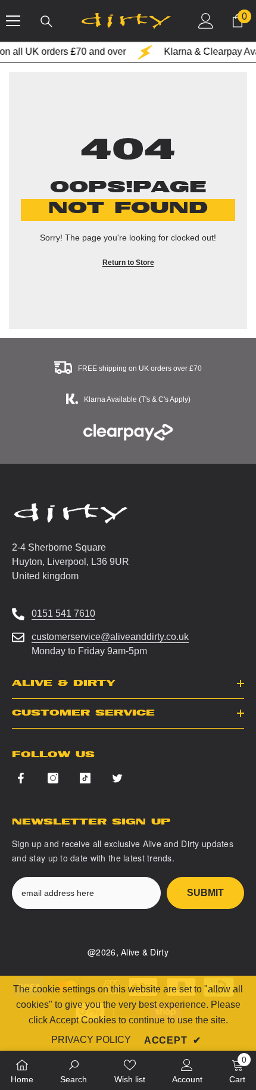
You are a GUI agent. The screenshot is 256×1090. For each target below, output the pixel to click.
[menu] (13, 21)
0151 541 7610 (63, 613)
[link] (73, 1070)
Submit (205, 893)
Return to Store (128, 262)
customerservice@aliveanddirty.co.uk (110, 637)
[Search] (46, 21)
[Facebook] (21, 778)
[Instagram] (53, 778)
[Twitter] (117, 778)
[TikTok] (85, 778)
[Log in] (206, 21)
